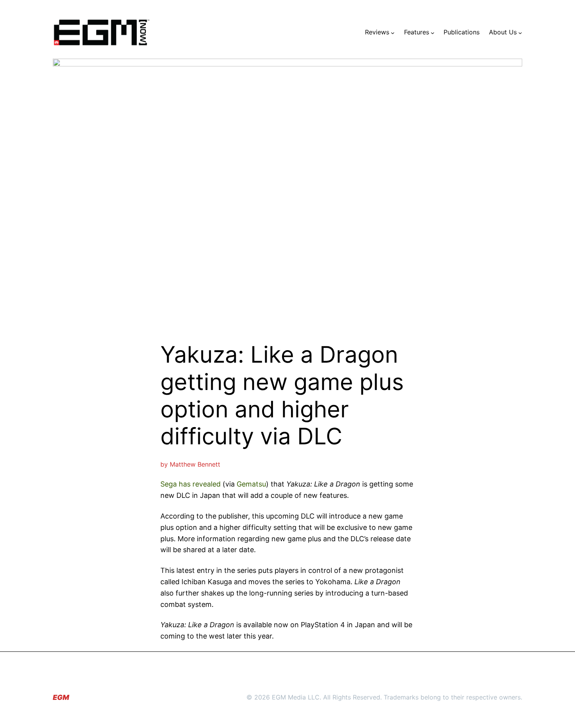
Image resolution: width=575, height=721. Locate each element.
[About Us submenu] (520, 32)
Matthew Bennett (195, 464)
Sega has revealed (190, 484)
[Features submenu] (433, 32)
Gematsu (251, 484)
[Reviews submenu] (393, 32)
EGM (61, 697)
